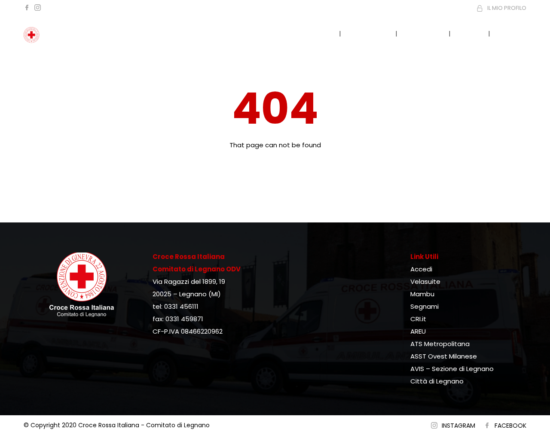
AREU (418, 331)
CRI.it (418, 318)
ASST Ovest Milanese (443, 356)
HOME (320, 33)
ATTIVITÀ (423, 33)
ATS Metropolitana (440, 343)
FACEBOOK (510, 425)
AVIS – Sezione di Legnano (452, 368)
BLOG (470, 33)
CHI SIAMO (369, 33)
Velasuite (425, 281)
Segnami (424, 306)
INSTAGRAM (458, 425)
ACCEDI (513, 33)
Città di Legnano (437, 381)
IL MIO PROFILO (506, 8)
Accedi (421, 269)
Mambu (422, 293)
